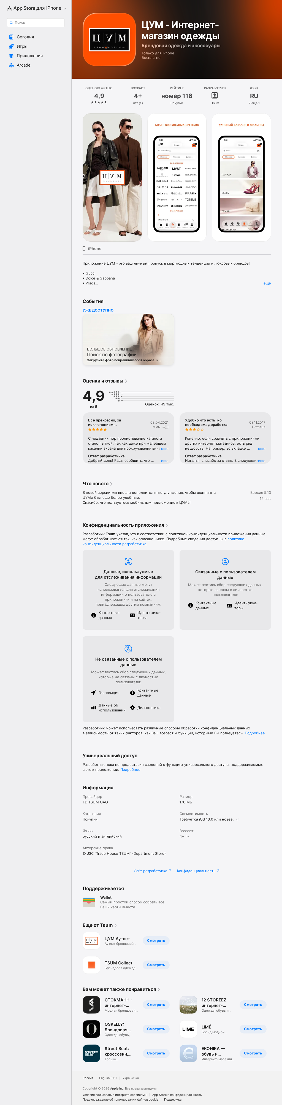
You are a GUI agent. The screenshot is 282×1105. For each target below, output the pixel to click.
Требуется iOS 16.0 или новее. (207, 819)
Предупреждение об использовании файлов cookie (120, 1099)
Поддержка (172, 1099)
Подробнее (255, 733)
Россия (88, 1078)
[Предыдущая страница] (77, 96)
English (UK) (108, 1078)
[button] (35, 37)
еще (267, 283)
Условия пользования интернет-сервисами (115, 1094)
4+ (182, 836)
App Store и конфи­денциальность (177, 1094)
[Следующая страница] (276, 96)
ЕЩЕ (165, 448)
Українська (131, 1078)
